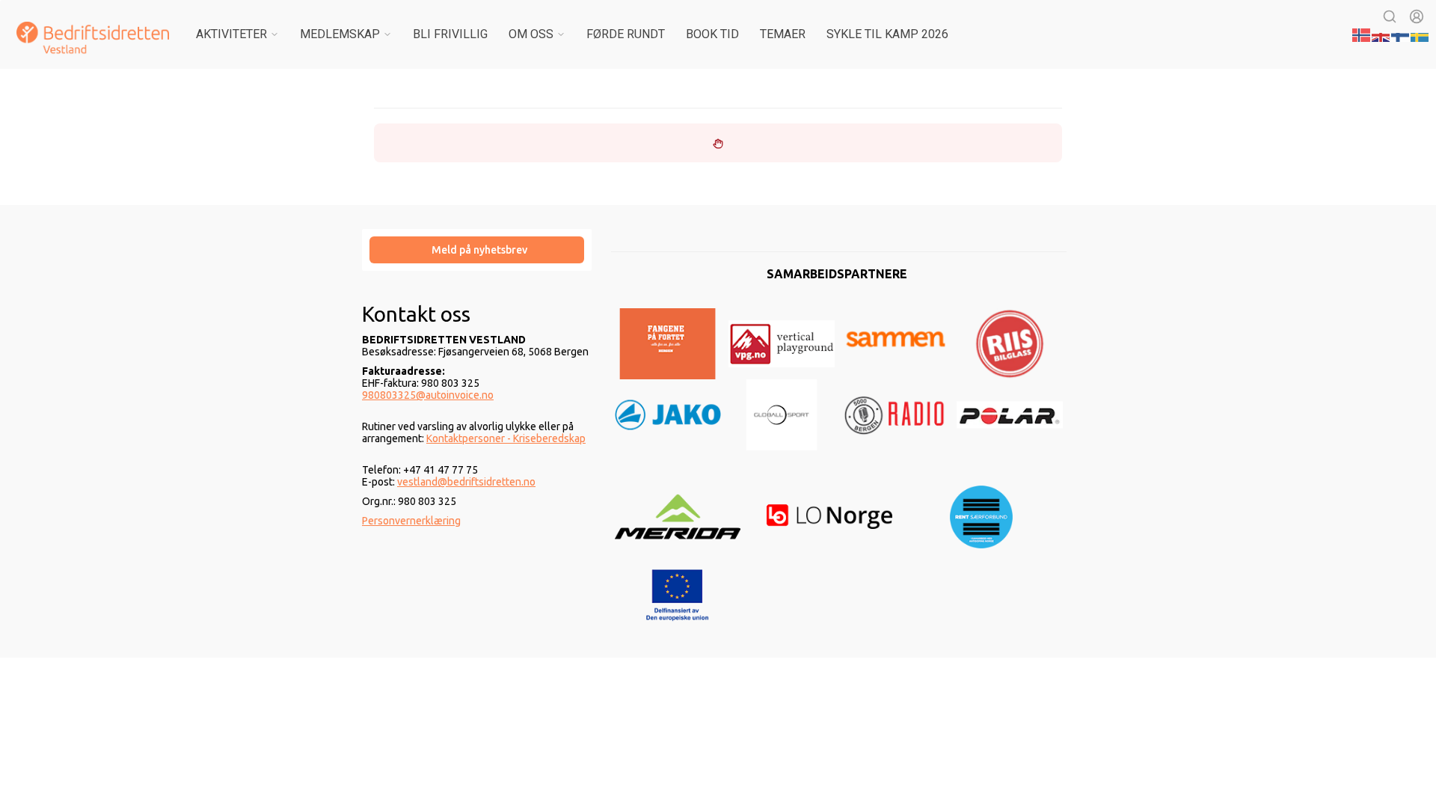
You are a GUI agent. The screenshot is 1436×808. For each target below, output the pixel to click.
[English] (1381, 33)
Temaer (783, 34)
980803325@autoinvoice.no (428, 395)
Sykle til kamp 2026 (887, 34)
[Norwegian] (1362, 33)
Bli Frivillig (450, 34)
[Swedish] (1420, 33)
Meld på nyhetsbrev (479, 250)
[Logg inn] (1416, 16)
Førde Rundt (625, 34)
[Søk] (1389, 16)
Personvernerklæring (411, 521)
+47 (413, 470)
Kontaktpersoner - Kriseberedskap (506, 438)
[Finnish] (1401, 33)
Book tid (712, 34)
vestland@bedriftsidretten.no (466, 482)
